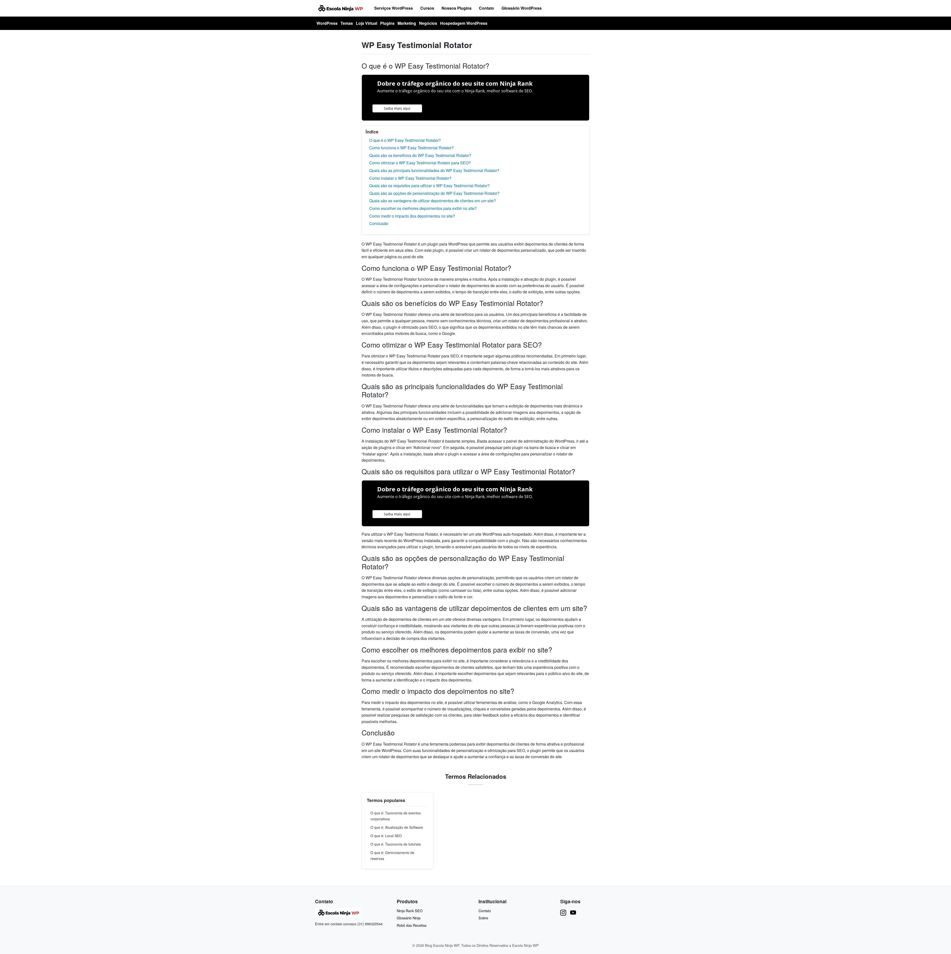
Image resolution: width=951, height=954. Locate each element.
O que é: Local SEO (386, 835)
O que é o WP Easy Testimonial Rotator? (405, 140)
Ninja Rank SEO (410, 910)
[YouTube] (573, 912)
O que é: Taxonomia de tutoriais (395, 844)
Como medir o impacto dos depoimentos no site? (412, 216)
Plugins (387, 23)
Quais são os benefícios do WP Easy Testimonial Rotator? (420, 155)
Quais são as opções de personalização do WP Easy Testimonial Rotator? (434, 193)
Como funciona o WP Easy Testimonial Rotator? (411, 148)
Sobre (483, 917)
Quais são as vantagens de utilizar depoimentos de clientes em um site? (432, 200)
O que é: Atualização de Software (396, 827)
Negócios (428, 23)
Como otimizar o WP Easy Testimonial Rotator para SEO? (420, 163)
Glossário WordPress (522, 8)
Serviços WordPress (393, 8)
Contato (486, 8)
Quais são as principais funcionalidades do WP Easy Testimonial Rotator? (434, 170)
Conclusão (378, 223)
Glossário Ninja (409, 917)
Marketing (406, 23)
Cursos (427, 8)
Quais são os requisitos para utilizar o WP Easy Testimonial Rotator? (429, 185)
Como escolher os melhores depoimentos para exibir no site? (423, 208)
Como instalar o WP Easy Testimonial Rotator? (410, 178)
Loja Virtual (366, 23)
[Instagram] (563, 912)
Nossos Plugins (457, 8)
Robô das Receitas (411, 925)
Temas (347, 23)
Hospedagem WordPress (463, 23)
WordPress (327, 23)
